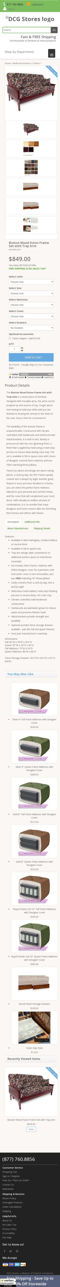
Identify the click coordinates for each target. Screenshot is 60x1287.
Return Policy (9, 1198)
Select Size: (15, 288)
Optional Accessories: (21, 334)
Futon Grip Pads (34, 1047)
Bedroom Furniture (22, 63)
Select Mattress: (18, 299)
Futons (36, 63)
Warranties (8, 1188)
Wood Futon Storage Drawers (34, 1003)
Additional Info (32, 521)
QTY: (11, 343)
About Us (7, 1220)
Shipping (6, 1211)
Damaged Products (12, 1202)
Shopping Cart (9, 1171)
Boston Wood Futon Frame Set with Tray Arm (31, 1119)
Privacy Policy (9, 1228)
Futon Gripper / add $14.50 (26, 338)
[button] (30, 1281)
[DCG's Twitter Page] (10, 1251)
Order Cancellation (12, 1206)
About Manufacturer (17, 528)
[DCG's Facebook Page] (4, 1251)
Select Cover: (16, 311)
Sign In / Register (11, 1176)
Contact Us (8, 1184)
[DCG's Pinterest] (17, 1251)
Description (13, 521)
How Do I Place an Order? (15, 1180)
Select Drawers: (18, 322)
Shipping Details (42, 528)
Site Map (7, 1237)
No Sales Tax (9, 1224)
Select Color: (16, 276)
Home (8, 63)
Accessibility (8, 1233)
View (31, 1129)
